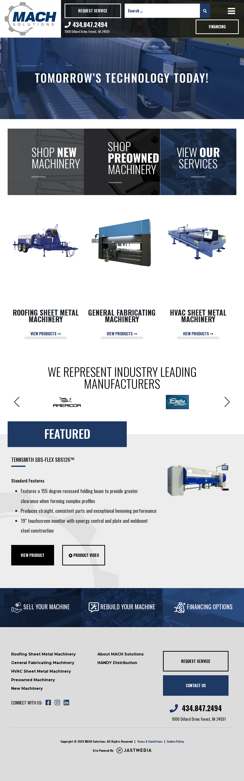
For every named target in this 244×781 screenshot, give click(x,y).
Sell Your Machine (46, 606)
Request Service (92, 11)
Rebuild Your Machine (127, 606)
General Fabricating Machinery (42, 662)
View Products (43, 334)
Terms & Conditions (150, 741)
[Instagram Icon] (57, 702)
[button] (227, 402)
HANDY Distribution (117, 662)
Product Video (85, 555)
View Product (33, 555)
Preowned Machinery (33, 680)
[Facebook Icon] (48, 702)
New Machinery (27, 688)
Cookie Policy (175, 741)
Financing (217, 27)
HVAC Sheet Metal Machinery (41, 671)
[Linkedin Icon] (66, 702)
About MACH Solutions (120, 654)
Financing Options (209, 606)
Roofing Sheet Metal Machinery (43, 654)
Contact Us (196, 685)
